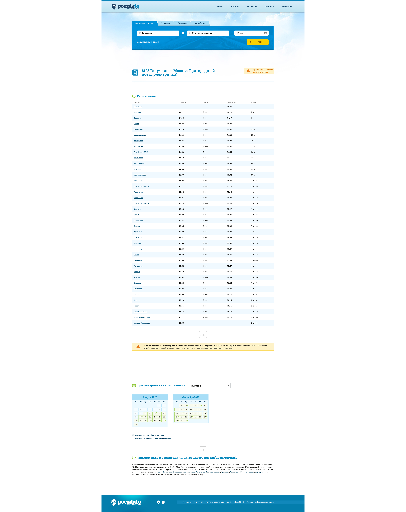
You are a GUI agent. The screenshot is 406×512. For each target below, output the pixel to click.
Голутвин (138, 106)
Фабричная (138, 197)
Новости (235, 6)
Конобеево (177, 472)
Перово (251, 472)
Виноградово (139, 163)
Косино (137, 271)
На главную (187, 502)
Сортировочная (262, 472)
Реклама (209, 502)
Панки (136, 254)
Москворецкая (140, 135)
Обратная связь (221, 502)
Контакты (287, 6)
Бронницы (138, 180)
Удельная (138, 232)
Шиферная (167, 472)
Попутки (182, 23)
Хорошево (138, 118)
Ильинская (138, 220)
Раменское (200, 472)
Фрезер (137, 300)
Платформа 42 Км (141, 203)
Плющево (138, 289)
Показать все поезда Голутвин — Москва (153, 438)
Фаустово (138, 169)
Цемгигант (138, 129)
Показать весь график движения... (150, 435)
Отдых (136, 215)
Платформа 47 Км (141, 186)
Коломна (137, 112)
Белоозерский (189, 472)
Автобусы (199, 23)
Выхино (243, 472)
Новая (136, 306)
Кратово (209, 472)
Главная (219, 6)
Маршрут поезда (144, 23)
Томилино (138, 249)
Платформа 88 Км (141, 152)
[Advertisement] (203, 57)
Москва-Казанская (142, 323)
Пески (159, 472)
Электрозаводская (142, 317)
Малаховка (138, 237)
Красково (225, 472)
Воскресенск (139, 146)
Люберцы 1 (235, 472)
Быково (217, 472)
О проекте (269, 6)
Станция (165, 23)
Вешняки (137, 283)
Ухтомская (138, 266)
